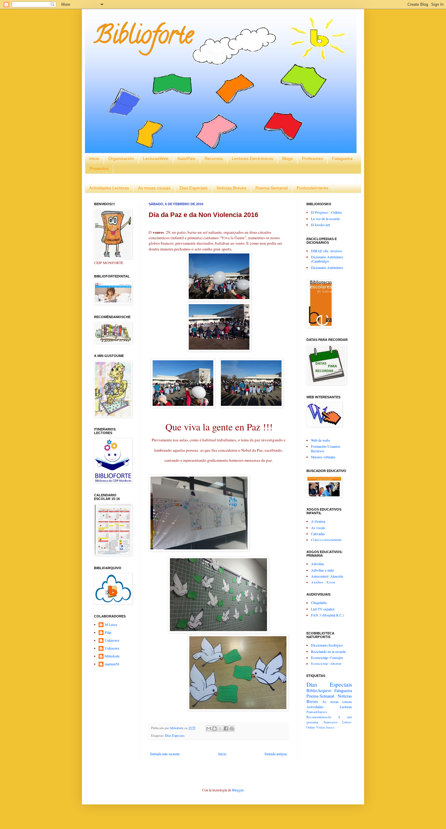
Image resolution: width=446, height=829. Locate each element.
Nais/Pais (186, 158)
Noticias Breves (231, 187)
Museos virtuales (323, 456)
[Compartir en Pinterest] (232, 728)
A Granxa (318, 521)
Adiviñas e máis (322, 570)
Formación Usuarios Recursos (325, 448)
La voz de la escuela (325, 218)
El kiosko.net (320, 224)
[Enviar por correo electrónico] (209, 728)
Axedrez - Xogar (323, 582)
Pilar (108, 632)
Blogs (287, 158)
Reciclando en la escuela (328, 651)
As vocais (318, 527)
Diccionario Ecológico (327, 645)
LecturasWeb (155, 158)
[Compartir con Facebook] (226, 728)
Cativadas (318, 533)
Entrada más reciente (165, 753)
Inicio (94, 158)
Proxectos (99, 168)
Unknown (112, 640)
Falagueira (342, 158)
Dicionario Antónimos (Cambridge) (327, 258)
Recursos (213, 158)
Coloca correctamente (326, 539)
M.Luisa (111, 624)
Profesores (312, 158)
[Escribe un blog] (214, 728)
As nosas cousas (154, 187)
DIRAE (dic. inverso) (326, 250)
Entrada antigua (276, 753)
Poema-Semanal (271, 187)
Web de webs (320, 440)
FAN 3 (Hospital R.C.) (327, 615)
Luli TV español (322, 608)
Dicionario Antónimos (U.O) (327, 269)
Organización (121, 158)
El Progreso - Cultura (326, 212)
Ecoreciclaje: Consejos (327, 657)
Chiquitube (319, 602)
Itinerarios (330, 722)
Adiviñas (317, 563)
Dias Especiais (194, 187)
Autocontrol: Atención (327, 576)
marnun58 (112, 664)
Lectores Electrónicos (252, 158)
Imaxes (330, 727)
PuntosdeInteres (312, 187)
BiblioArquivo (318, 690)
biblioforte (112, 656)
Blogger (237, 789)
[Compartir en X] (220, 728)
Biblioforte (143, 37)
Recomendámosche (318, 717)
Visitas (320, 727)
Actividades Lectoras (109, 187)
